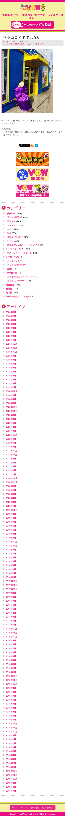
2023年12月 (11, 406)
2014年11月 (11, 727)
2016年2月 (11, 668)
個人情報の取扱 (47, 807)
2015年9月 (11, 687)
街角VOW (10, 213)
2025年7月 (11, 363)
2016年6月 (11, 652)
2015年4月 (11, 707)
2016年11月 (11, 632)
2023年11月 (11, 410)
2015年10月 (11, 683)
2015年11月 (11, 679)
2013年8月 (11, 786)
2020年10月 (11, 482)
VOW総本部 (11, 272)
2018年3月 (11, 569)
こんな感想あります (16, 264)
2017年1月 (11, 624)
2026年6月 (11, 320)
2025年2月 (11, 383)
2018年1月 (11, 577)
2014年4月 (11, 755)
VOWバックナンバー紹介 (18, 296)
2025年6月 (11, 367)
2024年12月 (11, 391)
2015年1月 (11, 719)
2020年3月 (11, 501)
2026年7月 (11, 316)
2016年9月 (11, 640)
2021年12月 (11, 450)
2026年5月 (11, 323)
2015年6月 (11, 699)
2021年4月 (11, 466)
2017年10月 (11, 588)
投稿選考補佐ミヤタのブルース (22, 276)
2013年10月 (11, 778)
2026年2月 (11, 335)
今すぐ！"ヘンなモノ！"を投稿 (32, 25)
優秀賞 (9, 288)
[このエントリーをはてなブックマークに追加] (36, 145)
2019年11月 (11, 509)
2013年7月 (11, 790)
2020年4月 (11, 497)
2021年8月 (11, 458)
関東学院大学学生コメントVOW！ (23, 244)
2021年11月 (11, 454)
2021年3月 (11, 470)
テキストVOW (12, 256)
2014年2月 (11, 763)
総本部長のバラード (16, 280)
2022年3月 (11, 446)
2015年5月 (11, 703)
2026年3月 (11, 331)
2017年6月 (11, 604)
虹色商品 (11, 240)
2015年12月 (11, 675)
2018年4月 (11, 565)
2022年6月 (11, 442)
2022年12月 (11, 434)
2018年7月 (11, 553)
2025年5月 (11, 371)
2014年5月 (11, 751)
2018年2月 (11, 573)
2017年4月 (11, 612)
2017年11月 (11, 584)
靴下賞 (9, 292)
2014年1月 (11, 766)
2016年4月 (11, 660)
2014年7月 (11, 743)
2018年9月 (11, 549)
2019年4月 (11, 533)
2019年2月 (11, 537)
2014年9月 (11, 735)
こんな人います (14, 260)
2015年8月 (11, 691)
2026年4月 (11, 327)
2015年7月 (11, 695)
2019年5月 (11, 529)
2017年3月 (11, 616)
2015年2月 (11, 715)
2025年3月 (11, 379)
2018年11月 (11, 545)
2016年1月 (11, 672)
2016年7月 (11, 648)
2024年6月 (11, 395)
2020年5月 (11, 494)
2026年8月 (11, 312)
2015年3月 (11, 711)
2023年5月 (11, 422)
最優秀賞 (10, 284)
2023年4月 (11, 426)
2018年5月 (11, 561)
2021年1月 (11, 474)
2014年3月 (11, 758)
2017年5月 (11, 608)
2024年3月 (11, 403)
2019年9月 (11, 513)
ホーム (14, 807)
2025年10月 (11, 351)
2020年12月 (11, 478)
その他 (10, 229)
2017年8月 (11, 596)
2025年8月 (11, 359)
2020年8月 (11, 486)
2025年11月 (11, 347)
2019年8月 (11, 517)
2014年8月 (11, 739)
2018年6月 (11, 557)
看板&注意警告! (14, 217)
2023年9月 (11, 414)
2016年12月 (11, 628)
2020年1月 (11, 505)
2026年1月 (11, 339)
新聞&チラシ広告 (15, 236)
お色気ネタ (12, 225)
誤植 (9, 233)
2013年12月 (11, 770)
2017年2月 (11, 620)
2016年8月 (11, 644)
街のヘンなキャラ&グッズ (31, 43)
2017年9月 (11, 592)
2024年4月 (11, 399)
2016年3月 (11, 664)
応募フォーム (24, 807)
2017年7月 (11, 600)
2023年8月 (11, 418)
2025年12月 (11, 343)
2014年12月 (11, 723)
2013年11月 (11, 774)
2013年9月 (11, 782)
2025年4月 (11, 375)
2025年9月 (11, 355)
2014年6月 (11, 747)
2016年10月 (11, 636)
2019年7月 (11, 521)
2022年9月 (11, 438)
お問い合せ (35, 807)
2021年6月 (11, 462)
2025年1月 (11, 387)
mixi (32, 145)
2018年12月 (11, 541)
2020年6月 (11, 490)
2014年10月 (11, 731)
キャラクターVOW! (10, 43)
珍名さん (11, 221)
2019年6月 (11, 525)
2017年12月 (11, 580)
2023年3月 (11, 430)
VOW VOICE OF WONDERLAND (32, 8)
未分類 (9, 268)
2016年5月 (11, 656)
